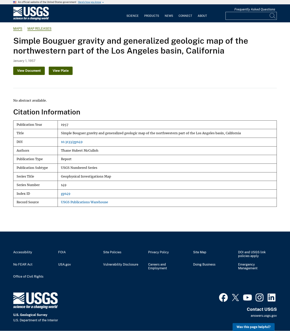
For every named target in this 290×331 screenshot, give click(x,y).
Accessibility (22, 252)
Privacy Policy (158, 252)
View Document (29, 71)
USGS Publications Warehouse (84, 202)
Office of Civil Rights (28, 276)
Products (151, 15)
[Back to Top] (275, 316)
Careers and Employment (157, 266)
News (169, 15)
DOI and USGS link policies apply (252, 254)
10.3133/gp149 (72, 142)
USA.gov (64, 264)
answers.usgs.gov (264, 316)
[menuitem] (132, 13)
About (202, 15)
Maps (17, 28)
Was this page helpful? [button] (254, 327)
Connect (185, 15)
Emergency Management (247, 266)
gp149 (65, 194)
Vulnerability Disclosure (120, 264)
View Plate (61, 71)
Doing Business (204, 264)
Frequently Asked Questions (254, 9)
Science (132, 15)
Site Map (199, 252)
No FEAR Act (22, 264)
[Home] (31, 19)
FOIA (62, 252)
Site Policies (112, 252)
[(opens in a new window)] (223, 297)
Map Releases (39, 28)
